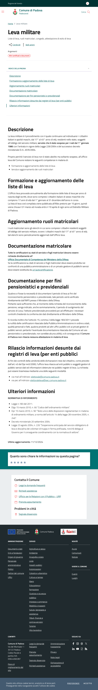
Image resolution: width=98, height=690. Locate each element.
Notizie (75, 557)
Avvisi (74, 548)
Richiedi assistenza (37, 665)
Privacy (54, 652)
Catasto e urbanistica (38, 573)
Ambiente (33, 552)
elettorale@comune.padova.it (45, 376)
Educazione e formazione (34, 587)
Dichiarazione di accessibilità (57, 664)
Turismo (32, 626)
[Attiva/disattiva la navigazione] (2, 11)
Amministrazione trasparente (58, 645)
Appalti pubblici (35, 565)
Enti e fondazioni (15, 552)
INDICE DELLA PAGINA (17, 68)
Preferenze (73, 683)
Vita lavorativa (35, 630)
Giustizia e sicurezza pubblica (37, 595)
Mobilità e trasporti (37, 605)
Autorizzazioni (35, 569)
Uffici (10, 577)
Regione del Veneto (15, 3)
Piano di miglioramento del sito (15, 667)
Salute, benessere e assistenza (37, 611)
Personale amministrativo (14, 563)
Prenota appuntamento (35, 653)
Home (10, 23)
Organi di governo (15, 557)
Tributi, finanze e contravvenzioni (36, 620)
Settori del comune (16, 573)
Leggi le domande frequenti (36, 645)
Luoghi (74, 578)
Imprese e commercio (38, 601)
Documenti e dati (15, 548)
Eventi (74, 574)
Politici (10, 569)
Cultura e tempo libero (36, 579)
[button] (88, 11)
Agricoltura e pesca (37, 548)
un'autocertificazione (42, 270)
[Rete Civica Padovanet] (69, 532)
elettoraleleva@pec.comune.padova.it (48, 380)
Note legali (55, 657)
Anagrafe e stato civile (36, 559)
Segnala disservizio (37, 660)
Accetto (88, 683)
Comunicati (76, 552)
